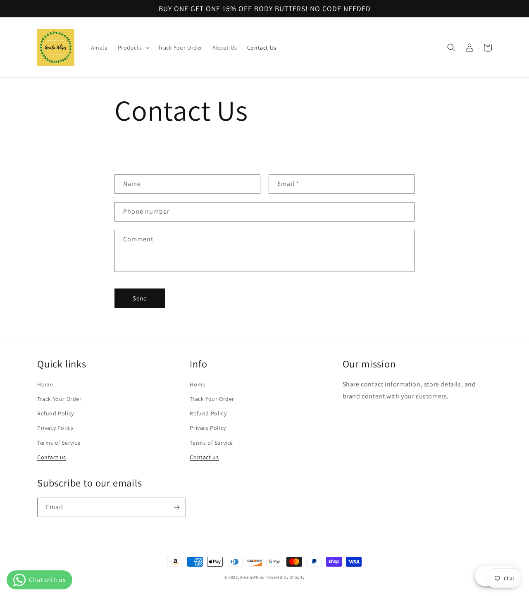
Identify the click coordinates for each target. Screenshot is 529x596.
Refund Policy (55, 413)
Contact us (51, 457)
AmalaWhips (252, 577)
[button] (133, 47)
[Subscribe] (176, 507)
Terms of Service (59, 442)
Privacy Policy (55, 428)
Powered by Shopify (285, 577)
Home (45, 384)
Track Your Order (59, 399)
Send (140, 298)
